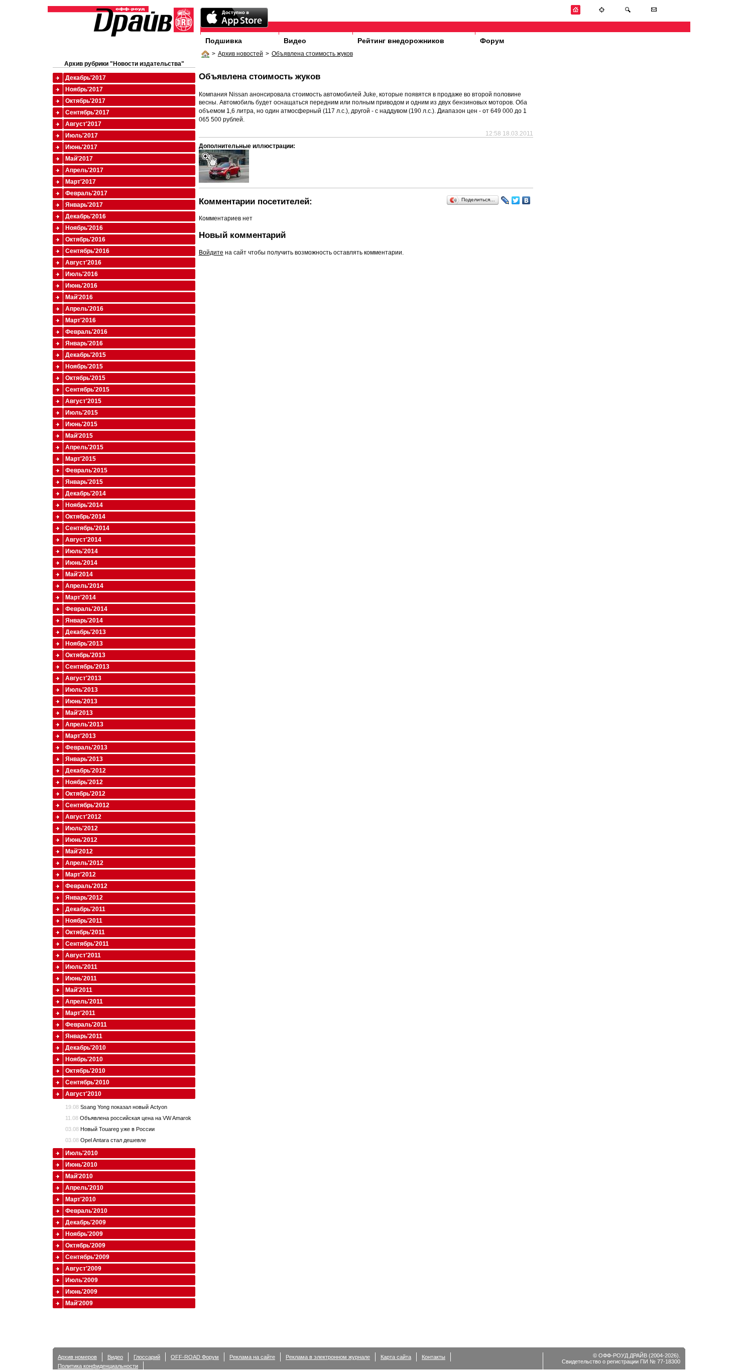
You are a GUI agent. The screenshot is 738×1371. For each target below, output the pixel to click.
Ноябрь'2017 (84, 89)
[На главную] (575, 13)
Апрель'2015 (84, 447)
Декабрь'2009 (85, 1222)
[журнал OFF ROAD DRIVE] (142, 36)
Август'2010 (83, 1093)
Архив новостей (240, 53)
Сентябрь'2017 (87, 112)
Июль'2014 (81, 551)
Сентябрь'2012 (87, 805)
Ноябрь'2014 (84, 505)
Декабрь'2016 (85, 216)
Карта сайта (396, 1357)
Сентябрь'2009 (87, 1257)
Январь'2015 (84, 481)
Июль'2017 (81, 135)
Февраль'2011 (86, 1024)
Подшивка (223, 41)
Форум (492, 41)
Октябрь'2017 (85, 100)
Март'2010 (80, 1199)
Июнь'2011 (81, 978)
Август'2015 (83, 401)
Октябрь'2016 (85, 239)
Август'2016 (83, 262)
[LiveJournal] (505, 200)
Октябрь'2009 (85, 1245)
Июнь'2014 (81, 562)
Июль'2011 (81, 966)
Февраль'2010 (86, 1210)
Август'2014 (83, 539)
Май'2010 (79, 1176)
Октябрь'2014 (85, 516)
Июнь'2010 (81, 1164)
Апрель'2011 (84, 1001)
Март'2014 (80, 597)
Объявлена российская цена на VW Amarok (128, 1118)
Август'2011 (83, 955)
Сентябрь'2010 (87, 1082)
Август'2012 (83, 816)
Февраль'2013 (86, 747)
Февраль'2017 (86, 193)
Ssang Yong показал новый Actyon (116, 1107)
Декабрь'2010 (85, 1047)
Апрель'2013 (84, 724)
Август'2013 (83, 678)
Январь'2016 (84, 343)
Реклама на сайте (252, 1357)
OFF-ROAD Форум (195, 1357)
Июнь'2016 (81, 285)
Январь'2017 (84, 204)
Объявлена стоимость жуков (312, 53)
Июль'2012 (81, 828)
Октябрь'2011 (85, 932)
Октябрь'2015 (85, 378)
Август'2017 (83, 124)
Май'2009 (79, 1303)
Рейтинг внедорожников (400, 41)
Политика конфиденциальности (98, 1366)
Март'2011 (80, 1013)
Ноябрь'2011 (83, 920)
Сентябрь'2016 (87, 251)
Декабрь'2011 (85, 909)
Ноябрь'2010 (84, 1059)
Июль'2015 (81, 412)
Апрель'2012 (84, 862)
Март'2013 (80, 735)
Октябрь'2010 (85, 1070)
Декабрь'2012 (85, 770)
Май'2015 (79, 435)
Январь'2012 (84, 897)
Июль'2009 (81, 1280)
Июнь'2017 (81, 147)
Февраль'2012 (86, 886)
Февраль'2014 (86, 608)
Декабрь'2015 (85, 354)
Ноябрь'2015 (84, 366)
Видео (295, 41)
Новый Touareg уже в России (110, 1129)
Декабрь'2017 (85, 77)
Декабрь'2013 (85, 632)
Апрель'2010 (84, 1187)
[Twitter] (516, 200)
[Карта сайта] (601, 13)
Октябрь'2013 (85, 655)
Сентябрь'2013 (87, 666)
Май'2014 (79, 574)
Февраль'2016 (86, 331)
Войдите (211, 252)
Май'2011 (78, 989)
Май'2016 (79, 297)
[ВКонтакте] (526, 200)
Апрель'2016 (84, 308)
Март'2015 (80, 458)
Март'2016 (80, 320)
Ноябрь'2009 (84, 1233)
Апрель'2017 (84, 170)
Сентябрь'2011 (87, 943)
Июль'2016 (81, 274)
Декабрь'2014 (85, 493)
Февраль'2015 (86, 470)
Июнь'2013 (81, 701)
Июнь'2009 (81, 1291)
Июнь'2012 (81, 839)
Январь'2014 (84, 620)
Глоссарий (147, 1357)
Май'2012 (79, 851)
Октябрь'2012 (85, 793)
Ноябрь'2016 (84, 227)
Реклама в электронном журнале (328, 1357)
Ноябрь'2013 (84, 643)
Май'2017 (79, 158)
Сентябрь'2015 (87, 389)
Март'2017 (80, 181)
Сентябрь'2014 (87, 528)
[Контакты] (654, 13)
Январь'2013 (84, 759)
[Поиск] (628, 13)
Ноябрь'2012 (84, 782)
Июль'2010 (81, 1153)
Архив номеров (77, 1357)
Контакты (433, 1357)
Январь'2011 (83, 1036)
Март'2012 (80, 874)
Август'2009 (83, 1268)
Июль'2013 (81, 689)
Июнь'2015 (81, 424)
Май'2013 (79, 712)
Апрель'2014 (84, 585)
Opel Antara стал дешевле (105, 1140)
